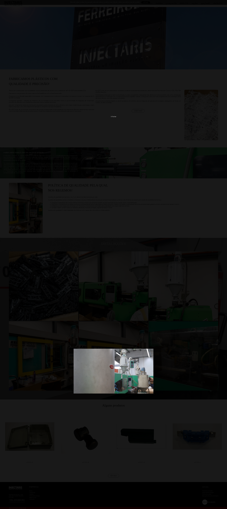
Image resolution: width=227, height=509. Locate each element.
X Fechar (113, 116)
